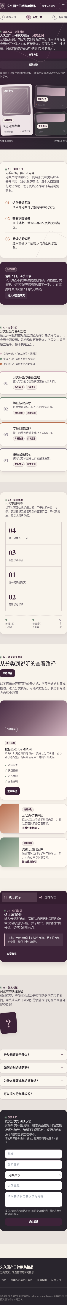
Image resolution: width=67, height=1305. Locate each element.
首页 (3, 1280)
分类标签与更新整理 (22, 1280)
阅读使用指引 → (31, 861)
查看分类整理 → (31, 828)
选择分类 (35, 17)
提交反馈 (33, 1221)
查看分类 (33, 54)
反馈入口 (56, 1280)
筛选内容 (7, 673)
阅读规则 (33, 64)
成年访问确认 (48, 6)
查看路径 (12, 791)
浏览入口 (9, 17)
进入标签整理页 (16, 295)
